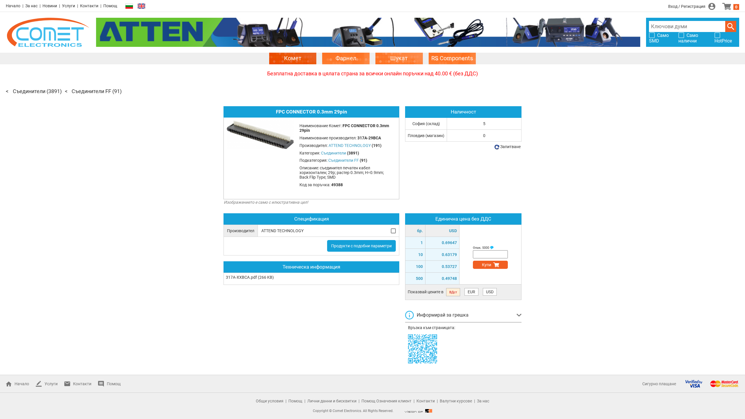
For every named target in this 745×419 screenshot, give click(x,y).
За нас (31, 5)
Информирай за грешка (443, 315)
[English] (141, 6)
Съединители (29, 91)
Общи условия (269, 401)
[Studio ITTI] (418, 411)
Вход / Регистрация (686, 6)
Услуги (68, 5)
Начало (13, 5)
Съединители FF (91, 91)
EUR (471, 292)
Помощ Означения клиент (386, 401)
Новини (49, 5)
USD (490, 292)
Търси (730, 26)
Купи (486, 264)
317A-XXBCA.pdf (241, 277)
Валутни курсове (456, 401)
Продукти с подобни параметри (361, 246)
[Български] (129, 6)
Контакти (89, 5)
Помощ (110, 5)
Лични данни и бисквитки (331, 401)
